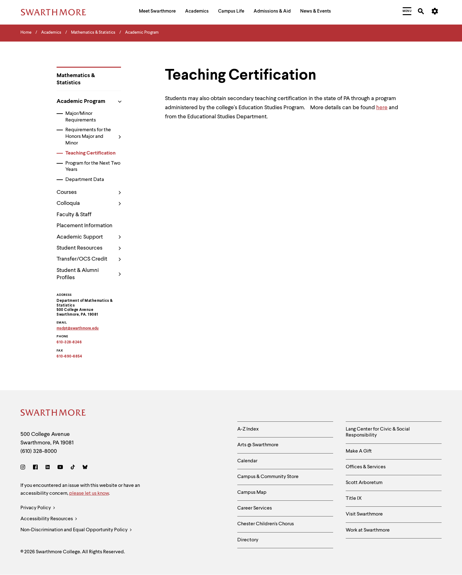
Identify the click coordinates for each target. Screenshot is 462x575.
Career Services (254, 508)
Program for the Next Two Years (92, 166)
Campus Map (252, 492)
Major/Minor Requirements (80, 117)
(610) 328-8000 (38, 451)
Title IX (354, 498)
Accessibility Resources (47, 518)
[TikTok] (72, 468)
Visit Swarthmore (364, 514)
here (382, 107)
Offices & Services (366, 467)
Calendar (247, 461)
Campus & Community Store (268, 476)
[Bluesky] (85, 468)
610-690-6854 (69, 356)
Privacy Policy (36, 507)
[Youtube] (60, 468)
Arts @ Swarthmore (257, 445)
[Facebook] (35, 468)
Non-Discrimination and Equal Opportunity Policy (74, 530)
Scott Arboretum (364, 482)
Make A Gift (359, 451)
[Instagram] (24, 468)
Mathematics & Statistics (76, 79)
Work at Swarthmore (368, 530)
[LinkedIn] (47, 468)
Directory (247, 540)
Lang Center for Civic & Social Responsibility (378, 432)
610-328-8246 (69, 342)
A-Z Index (248, 429)
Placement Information (85, 225)
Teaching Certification (90, 153)
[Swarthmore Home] (53, 413)
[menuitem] (157, 12)
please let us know (89, 493)
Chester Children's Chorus (265, 524)
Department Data (84, 179)
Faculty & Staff (74, 214)
